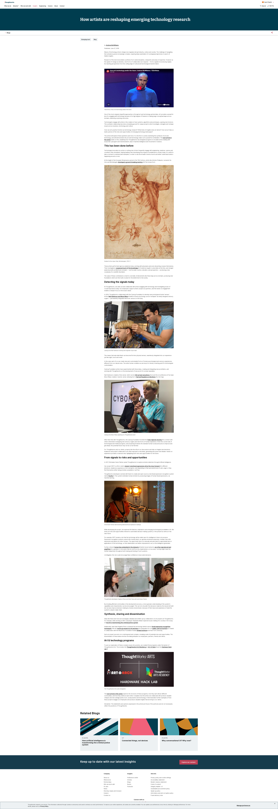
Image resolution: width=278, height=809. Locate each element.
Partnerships (107, 782)
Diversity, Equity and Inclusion (112, 791)
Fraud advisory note (157, 795)
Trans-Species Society (154, 440)
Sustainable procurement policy (160, 788)
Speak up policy (155, 791)
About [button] (56, 6)
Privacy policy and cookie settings (161, 777)
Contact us (107, 795)
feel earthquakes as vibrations (145, 377)
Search (264, 6)
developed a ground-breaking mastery (130, 162)
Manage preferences (243, 805)
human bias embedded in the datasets (126, 547)
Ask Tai (271, 6)
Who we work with (109, 784)
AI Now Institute (142, 630)
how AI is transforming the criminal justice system (122, 622)
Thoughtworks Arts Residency (136, 647)
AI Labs (106, 786)
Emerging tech (85, 39)
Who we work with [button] (26, 6)
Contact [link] (62, 6)
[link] (188, 762)
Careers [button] (50, 6)
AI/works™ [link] (16, 6)
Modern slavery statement (159, 782)
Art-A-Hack (152, 647)
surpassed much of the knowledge (127, 268)
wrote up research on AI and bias (127, 628)
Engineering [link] (42, 6)
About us (106, 777)
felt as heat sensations (142, 375)
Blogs (129, 782)
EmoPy (111, 476)
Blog (95, 39)
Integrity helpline (155, 786)
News (105, 788)
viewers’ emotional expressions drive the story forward (142, 466)
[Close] (274, 803)
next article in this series (115, 694)
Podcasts (130, 786)
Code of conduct (156, 784)
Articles (129, 780)
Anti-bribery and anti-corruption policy (162, 793)
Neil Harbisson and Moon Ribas (118, 296)
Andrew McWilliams (112, 45)
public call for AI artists (159, 628)
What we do (107, 780)
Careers (106, 793)
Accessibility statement (157, 780)
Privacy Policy (44, 806)
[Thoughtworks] (9, 1)
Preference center (132, 777)
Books (129, 784)
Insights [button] (35, 6)
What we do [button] (7, 6)
